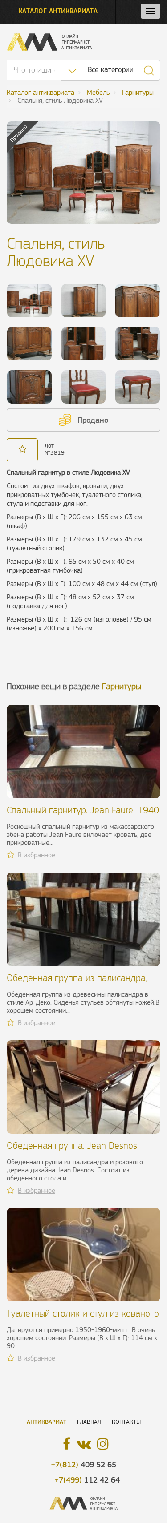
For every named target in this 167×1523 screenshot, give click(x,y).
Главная (89, 1421)
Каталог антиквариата (58, 11)
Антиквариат (46, 1421)
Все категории (111, 69)
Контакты (126, 1421)
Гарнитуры (121, 686)
